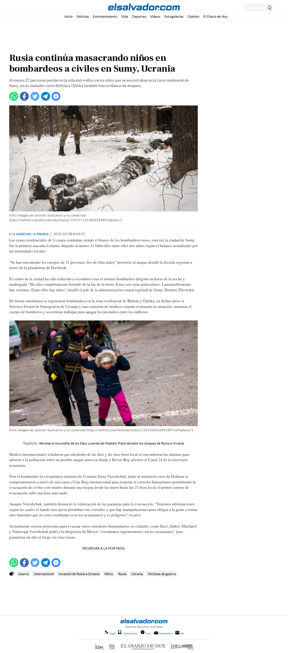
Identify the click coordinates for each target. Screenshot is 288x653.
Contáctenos (130, 633)
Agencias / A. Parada (32, 234)
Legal (112, 633)
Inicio (68, 16)
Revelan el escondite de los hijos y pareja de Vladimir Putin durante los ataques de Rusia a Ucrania (111, 443)
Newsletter (166, 633)
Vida (124, 16)
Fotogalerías (174, 16)
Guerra (23, 574)
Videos (155, 16)
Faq (148, 633)
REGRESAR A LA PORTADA (103, 548)
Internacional (44, 574)
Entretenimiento (105, 16)
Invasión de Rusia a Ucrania (79, 574)
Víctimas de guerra (162, 574)
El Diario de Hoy (215, 16)
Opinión (193, 16)
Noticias (82, 16)
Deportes (139, 16)
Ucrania (137, 574)
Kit (182, 633)
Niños (108, 574)
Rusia (122, 574)
